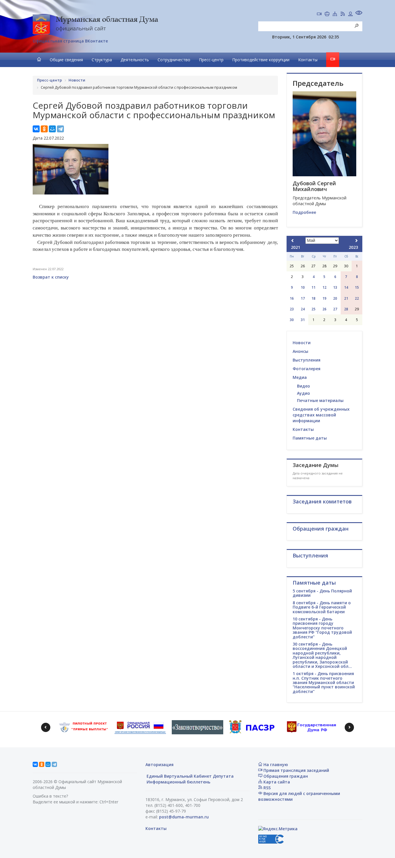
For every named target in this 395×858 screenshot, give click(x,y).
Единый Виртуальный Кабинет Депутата (189, 776)
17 (303, 298)
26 (324, 309)
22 (357, 298)
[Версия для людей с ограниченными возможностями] (358, 13)
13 (335, 287)
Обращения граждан (285, 776)
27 (335, 309)
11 (313, 287)
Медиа (300, 377)
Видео (303, 386)
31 (303, 319)
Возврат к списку (51, 277)
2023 (353, 247)
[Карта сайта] (335, 14)
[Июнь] (356, 240)
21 (346, 298)
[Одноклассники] (44, 128)
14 (346, 287)
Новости (302, 342)
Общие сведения (66, 59)
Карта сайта (276, 782)
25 (313, 309)
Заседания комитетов (322, 501)
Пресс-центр (211, 59)
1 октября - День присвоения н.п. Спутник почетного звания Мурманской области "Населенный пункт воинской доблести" (324, 682)
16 (292, 298)
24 (303, 309)
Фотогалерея (306, 368)
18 (313, 298)
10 (303, 287)
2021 (295, 247)
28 (346, 309)
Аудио (303, 393)
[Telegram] (60, 128)
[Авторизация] (350, 14)
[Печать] (327, 14)
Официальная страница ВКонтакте (70, 41)
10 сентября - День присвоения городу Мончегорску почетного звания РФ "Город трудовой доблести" (322, 628)
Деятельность (135, 59)
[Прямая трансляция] (319, 14)
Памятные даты (310, 438)
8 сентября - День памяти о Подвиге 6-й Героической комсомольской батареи (322, 607)
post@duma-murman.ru (184, 817)
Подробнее (304, 212)
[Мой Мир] (52, 128)
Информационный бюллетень (177, 782)
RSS (266, 787)
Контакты (308, 59)
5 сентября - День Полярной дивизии (322, 593)
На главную (275, 764)
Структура (102, 59)
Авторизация (159, 764)
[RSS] (342, 14)
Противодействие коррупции (260, 59)
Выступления (306, 360)
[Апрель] (292, 240)
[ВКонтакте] (36, 128)
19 (324, 298)
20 (335, 298)
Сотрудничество (174, 59)
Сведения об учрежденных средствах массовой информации (321, 414)
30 (292, 319)
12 (324, 287)
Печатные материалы (320, 400)
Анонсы (300, 351)
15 (357, 287)
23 (292, 309)
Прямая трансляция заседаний (295, 770)
